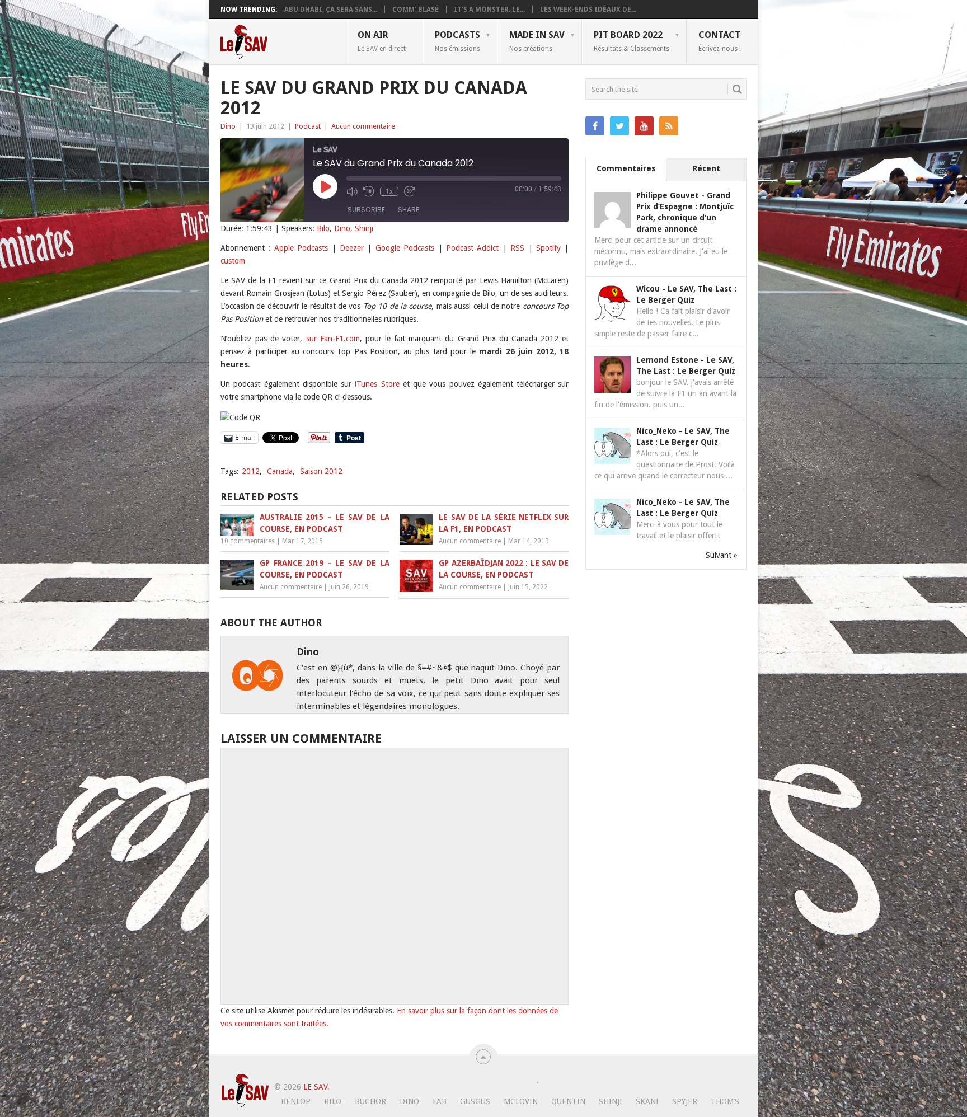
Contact (719, 41)
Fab (440, 1101)
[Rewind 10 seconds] (368, 191)
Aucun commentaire (363, 126)
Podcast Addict (472, 247)
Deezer (352, 247)
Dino (228, 126)
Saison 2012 (321, 471)
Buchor (370, 1101)
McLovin (521, 1101)
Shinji (364, 228)
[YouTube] (644, 125)
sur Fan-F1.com (333, 338)
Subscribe (366, 209)
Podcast (308, 126)
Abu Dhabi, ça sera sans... (330, 9)
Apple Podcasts (301, 247)
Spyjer (684, 1101)
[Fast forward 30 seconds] (409, 191)
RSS (517, 247)
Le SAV (315, 1086)
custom (232, 260)
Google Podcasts (404, 247)
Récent (706, 168)
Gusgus (475, 1101)
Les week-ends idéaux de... (588, 9)
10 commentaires (247, 541)
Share (408, 209)
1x (389, 191)
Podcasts (457, 41)
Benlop (296, 1101)
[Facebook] (594, 125)
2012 (251, 471)
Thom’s (725, 1101)
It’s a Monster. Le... (489, 9)
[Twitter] (619, 125)
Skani (647, 1101)
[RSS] (668, 125)
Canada (280, 471)
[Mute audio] (352, 191)
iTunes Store (377, 383)
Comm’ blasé (415, 9)
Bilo (323, 228)
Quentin (568, 1101)
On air (382, 41)
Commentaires (626, 168)
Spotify (548, 247)
